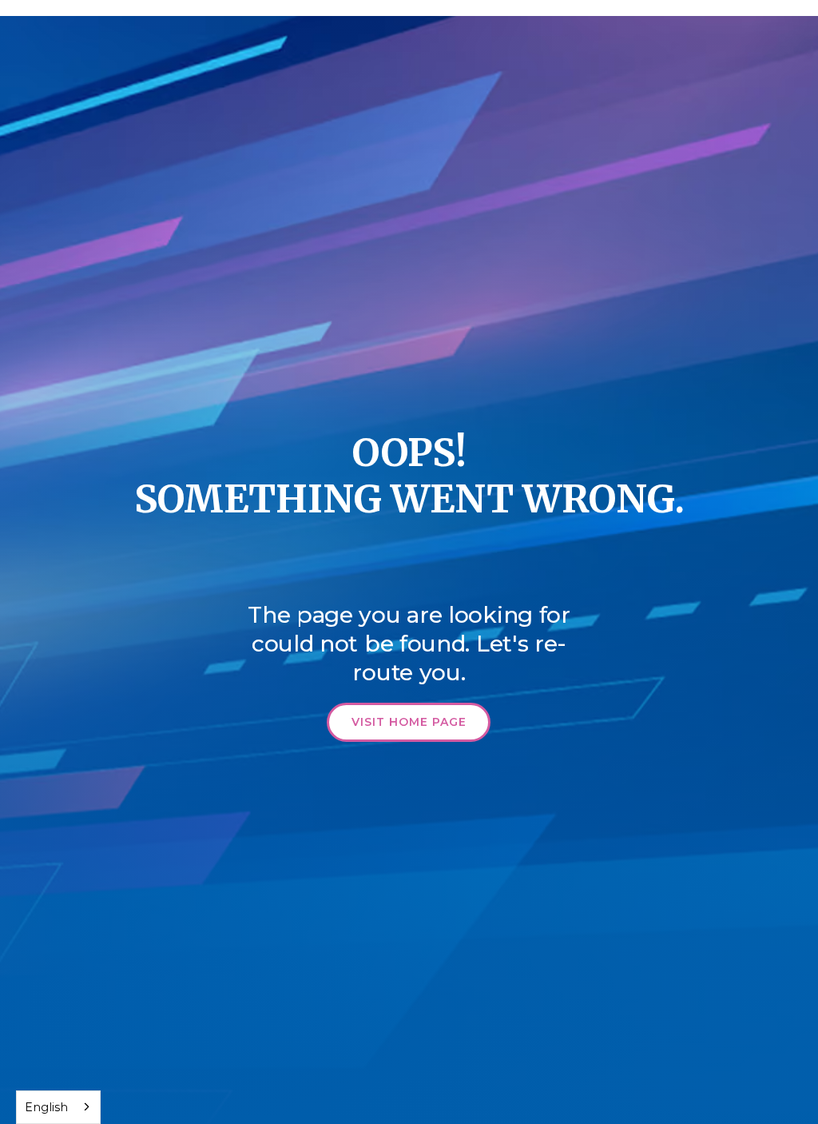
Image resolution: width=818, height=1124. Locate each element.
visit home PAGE (409, 722)
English (46, 1107)
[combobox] (58, 1107)
